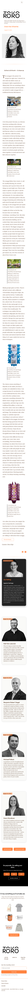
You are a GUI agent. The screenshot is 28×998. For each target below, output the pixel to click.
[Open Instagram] (25, 552)
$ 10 (21, 874)
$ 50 (7, 874)
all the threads (7, 849)
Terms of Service (4, 983)
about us (14, 957)
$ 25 (14, 874)
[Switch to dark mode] (22, 2)
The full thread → (8, 539)
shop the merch (14, 935)
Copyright (3, 985)
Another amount (14, 878)
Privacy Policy (15, 974)
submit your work (19, 849)
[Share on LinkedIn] (22, 552)
